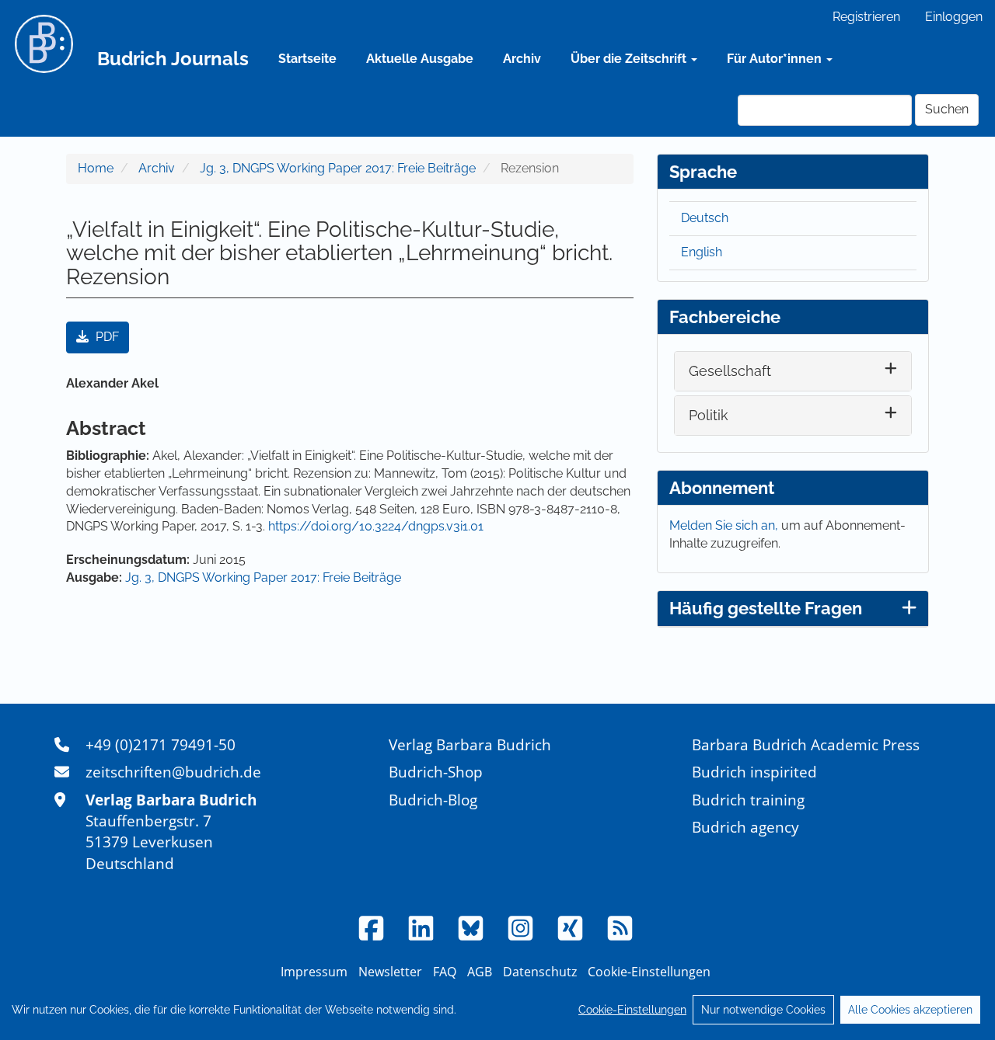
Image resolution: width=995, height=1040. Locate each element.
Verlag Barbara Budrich (470, 744)
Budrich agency (745, 826)
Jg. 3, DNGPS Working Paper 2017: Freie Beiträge (338, 168)
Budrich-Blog (433, 799)
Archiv (522, 58)
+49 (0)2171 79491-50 (161, 744)
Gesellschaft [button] (730, 371)
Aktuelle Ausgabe (419, 58)
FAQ (444, 971)
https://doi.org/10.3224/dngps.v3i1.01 (376, 526)
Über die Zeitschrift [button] (630, 58)
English (701, 252)
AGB (479, 971)
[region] (497, 1009)
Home (95, 168)
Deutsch (704, 217)
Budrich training (748, 799)
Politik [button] (708, 415)
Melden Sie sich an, (725, 525)
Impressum (314, 971)
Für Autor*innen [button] (776, 58)
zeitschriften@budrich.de (173, 771)
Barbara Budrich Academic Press (806, 744)
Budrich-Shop (436, 771)
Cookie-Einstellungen (632, 1009)
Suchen (947, 109)
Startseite (307, 58)
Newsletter (390, 971)
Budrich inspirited (754, 771)
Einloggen (954, 16)
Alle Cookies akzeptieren (910, 1009)
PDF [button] (106, 336)
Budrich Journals (173, 58)
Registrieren (866, 16)
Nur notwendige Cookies (763, 1009)
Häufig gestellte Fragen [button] (765, 608)
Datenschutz (540, 971)
